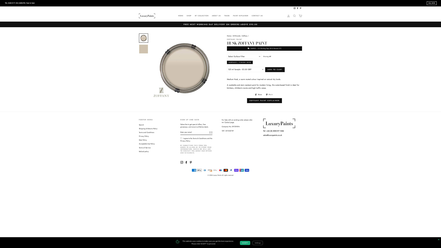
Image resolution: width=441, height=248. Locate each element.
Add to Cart (275, 69)
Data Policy (143, 140)
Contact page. (229, 122)
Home (180, 16)
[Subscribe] (210, 132)
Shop (189, 16)
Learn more (220, 244)
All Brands (236, 36)
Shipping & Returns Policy (148, 128)
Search (141, 125)
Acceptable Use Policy (147, 144)
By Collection (202, 16)
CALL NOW (431, 3)
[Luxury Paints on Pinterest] (190, 162)
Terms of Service (145, 148)
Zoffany (244, 36)
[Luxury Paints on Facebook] (186, 162)
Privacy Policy (144, 136)
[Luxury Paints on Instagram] (181, 162)
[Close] (439, 239)
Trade (227, 16)
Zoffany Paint (234, 39)
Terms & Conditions (199, 138)
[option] (220, 24)
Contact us (257, 16)
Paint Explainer (240, 16)
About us (216, 16)
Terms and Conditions (146, 132)
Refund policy (144, 151)
